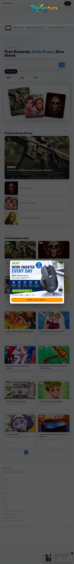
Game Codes (17, 27)
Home (8, 27)
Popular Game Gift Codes (56, 27)
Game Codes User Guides (34, 27)
